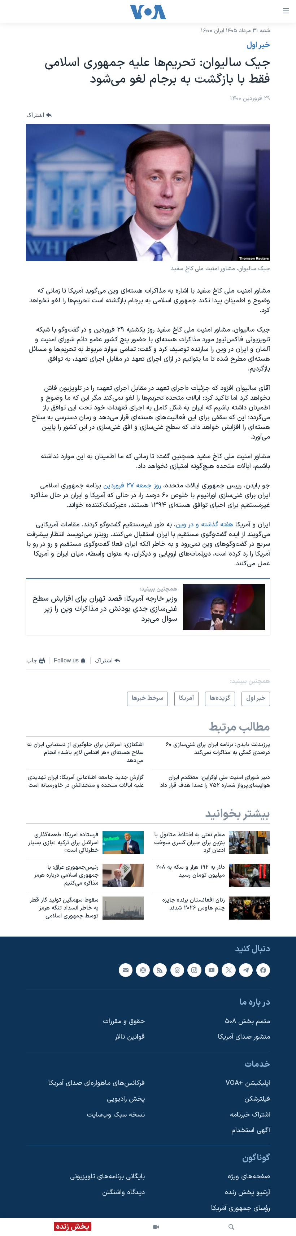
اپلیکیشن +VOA (248, 1083)
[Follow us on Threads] (177, 970)
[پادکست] (142, 970)
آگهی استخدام (250, 1131)
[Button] (39, 115)
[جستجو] (231, 1227)
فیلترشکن (257, 1099)
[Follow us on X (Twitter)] (228, 970)
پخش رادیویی (126, 1099)
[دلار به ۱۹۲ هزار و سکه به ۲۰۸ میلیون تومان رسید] (249, 875)
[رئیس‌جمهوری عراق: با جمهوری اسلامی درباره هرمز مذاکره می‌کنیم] (123, 875)
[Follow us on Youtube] (211, 970)
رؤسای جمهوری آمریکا (240, 1208)
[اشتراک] (125, 970)
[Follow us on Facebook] (263, 970)
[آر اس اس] (160, 970)
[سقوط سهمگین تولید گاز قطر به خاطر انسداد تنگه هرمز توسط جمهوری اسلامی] (123, 908)
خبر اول (258, 45)
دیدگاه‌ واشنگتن (123, 1192)
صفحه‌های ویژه (249, 1177)
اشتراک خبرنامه (250, 1115)
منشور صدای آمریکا (244, 1037)
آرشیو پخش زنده (247, 1192)
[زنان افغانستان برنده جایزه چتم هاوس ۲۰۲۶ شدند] (249, 908)
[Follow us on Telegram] (246, 970)
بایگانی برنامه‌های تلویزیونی (107, 1177)
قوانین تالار (130, 1037)
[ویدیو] (156, 1227)
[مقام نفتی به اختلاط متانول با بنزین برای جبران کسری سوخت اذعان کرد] (249, 842)
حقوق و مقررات (124, 1021)
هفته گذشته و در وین (204, 525)
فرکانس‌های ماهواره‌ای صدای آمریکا (96, 1083)
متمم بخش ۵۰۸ (247, 1021)
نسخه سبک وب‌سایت (116, 1115)
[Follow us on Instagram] (194, 970)
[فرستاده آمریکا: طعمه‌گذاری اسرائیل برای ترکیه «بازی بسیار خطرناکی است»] (123, 842)
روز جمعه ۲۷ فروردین (132, 486)
